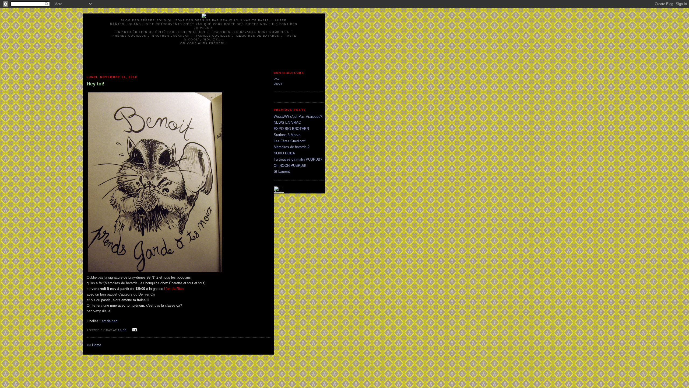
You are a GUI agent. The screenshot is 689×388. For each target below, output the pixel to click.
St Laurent (282, 171)
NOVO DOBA (284, 153)
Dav (277, 78)
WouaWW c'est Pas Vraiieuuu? (298, 117)
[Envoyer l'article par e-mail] (133, 330)
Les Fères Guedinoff (289, 141)
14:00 (122, 330)
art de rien (109, 321)
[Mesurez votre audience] (279, 191)
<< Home (94, 345)
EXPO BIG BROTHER (291, 129)
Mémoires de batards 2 (292, 147)
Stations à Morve (287, 135)
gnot (278, 83)
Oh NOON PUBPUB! (290, 166)
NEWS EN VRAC (287, 122)
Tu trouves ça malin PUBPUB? (298, 159)
